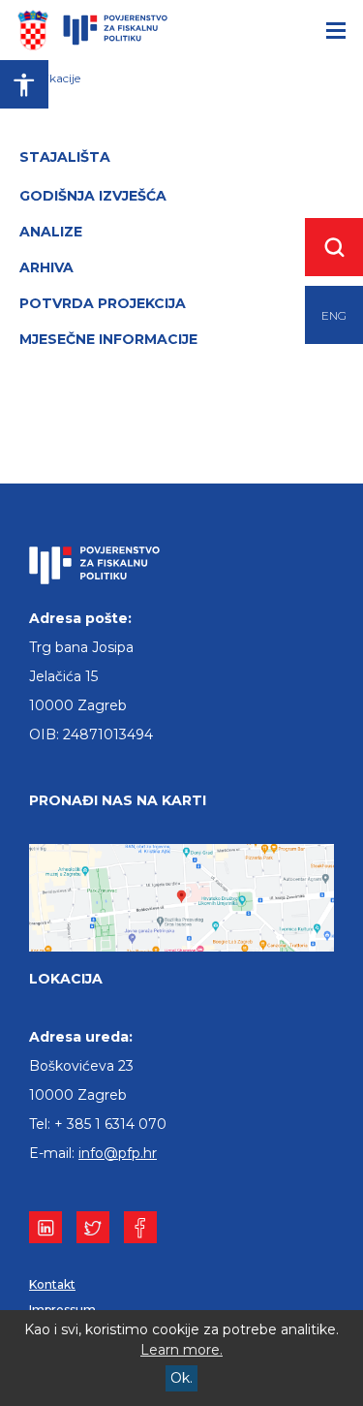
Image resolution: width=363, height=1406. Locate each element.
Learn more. (181, 1350)
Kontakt (52, 1284)
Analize (50, 232)
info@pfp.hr (117, 1153)
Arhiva (46, 268)
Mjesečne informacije (108, 339)
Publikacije (49, 78)
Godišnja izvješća (92, 196)
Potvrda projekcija (102, 304)
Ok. (181, 1378)
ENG (334, 315)
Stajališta (64, 157)
